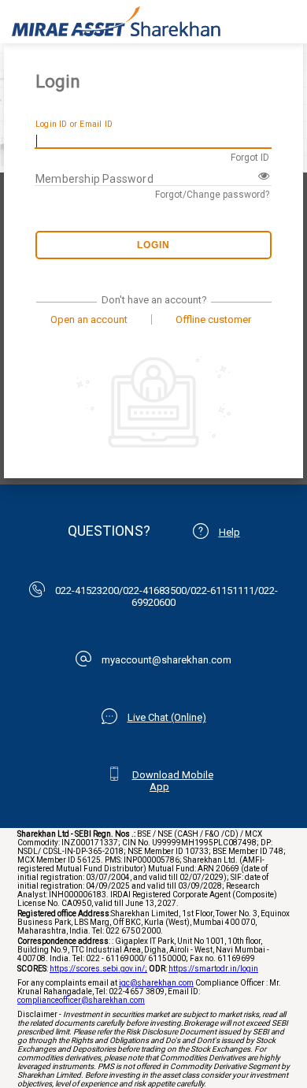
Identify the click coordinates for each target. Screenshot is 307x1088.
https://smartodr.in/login (213, 968)
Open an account (89, 319)
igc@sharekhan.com (156, 982)
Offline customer (213, 319)
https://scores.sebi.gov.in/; (98, 968)
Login (153, 245)
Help (229, 532)
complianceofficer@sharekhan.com (81, 1000)
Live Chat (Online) (167, 717)
